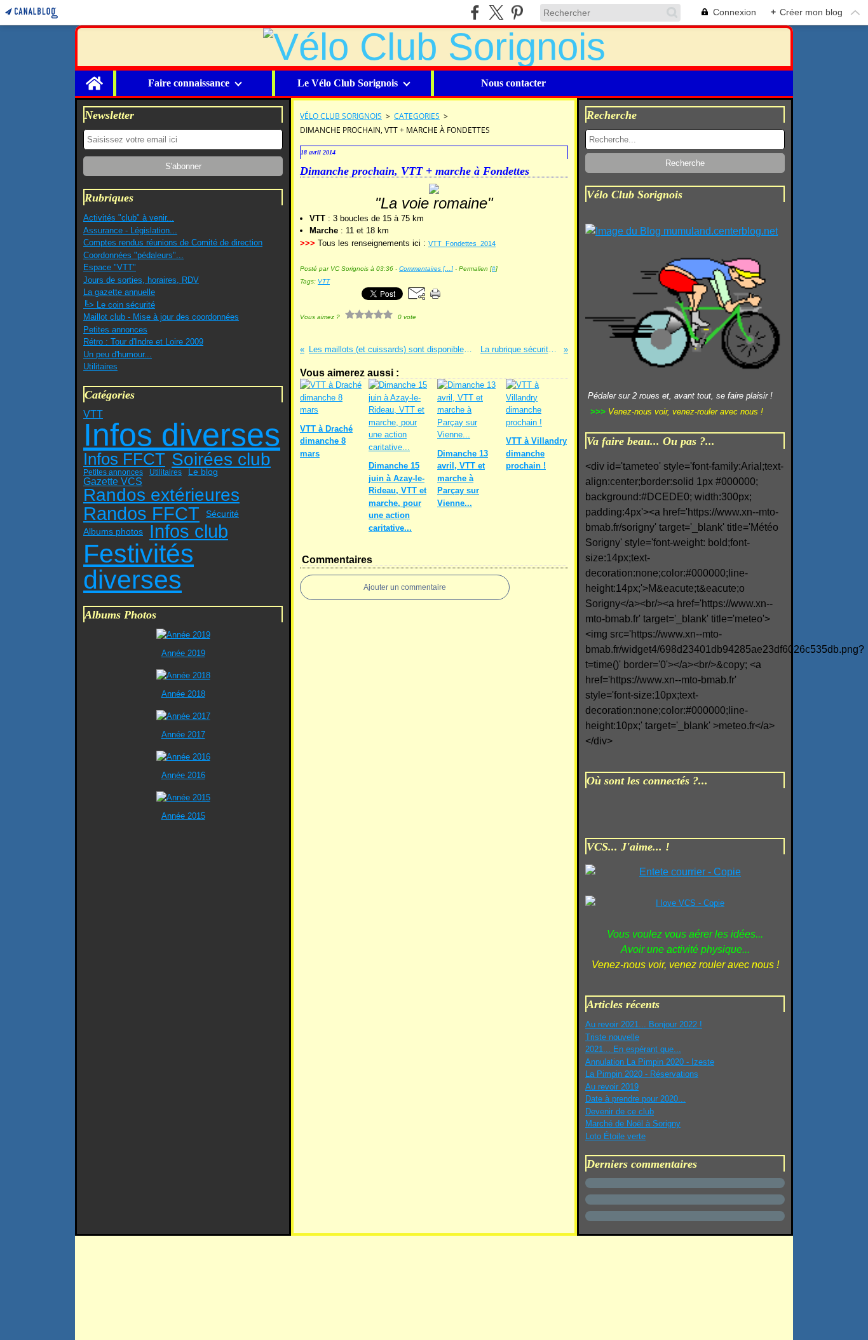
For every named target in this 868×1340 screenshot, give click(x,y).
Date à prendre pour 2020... (635, 1099)
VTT (93, 414)
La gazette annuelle (119, 292)
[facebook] (475, 12)
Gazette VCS (112, 482)
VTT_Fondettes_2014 (462, 243)
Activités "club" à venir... (128, 217)
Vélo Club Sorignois (341, 116)
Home (94, 76)
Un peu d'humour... (117, 354)
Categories (417, 116)
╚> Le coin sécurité (119, 305)
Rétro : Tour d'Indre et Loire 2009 (143, 341)
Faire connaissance (188, 83)
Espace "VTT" (109, 267)
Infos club (188, 532)
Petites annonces (115, 329)
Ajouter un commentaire (404, 587)
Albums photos (113, 532)
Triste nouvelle (612, 1037)
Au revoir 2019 (612, 1086)
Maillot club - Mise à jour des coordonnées (161, 317)
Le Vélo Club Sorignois (347, 83)
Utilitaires (100, 366)
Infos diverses (181, 435)
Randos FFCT (141, 514)
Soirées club (221, 459)
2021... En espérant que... (633, 1049)
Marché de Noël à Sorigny (633, 1123)
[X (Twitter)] (496, 12)
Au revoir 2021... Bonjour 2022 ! (643, 1024)
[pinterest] (517, 12)
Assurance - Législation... (130, 230)
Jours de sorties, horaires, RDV (141, 280)
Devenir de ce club (619, 1111)
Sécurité (222, 513)
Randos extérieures (161, 495)
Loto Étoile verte (615, 1136)
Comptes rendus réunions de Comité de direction (172, 242)
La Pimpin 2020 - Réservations (641, 1074)
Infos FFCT (124, 459)
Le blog (203, 472)
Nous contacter (513, 83)
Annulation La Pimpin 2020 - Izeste (649, 1062)
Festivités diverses (138, 566)
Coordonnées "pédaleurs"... (133, 255)
